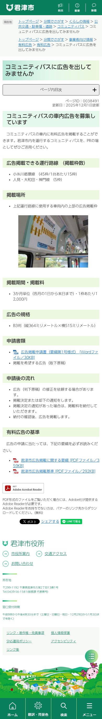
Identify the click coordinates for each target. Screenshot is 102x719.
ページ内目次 (51, 90)
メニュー (89, 708)
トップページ (28, 21)
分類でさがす (54, 21)
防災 (61, 7)
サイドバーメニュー (91, 656)
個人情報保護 (60, 632)
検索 (64, 708)
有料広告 (25, 45)
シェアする (50, 521)
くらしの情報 (79, 21)
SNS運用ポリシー (19, 641)
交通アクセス (56, 554)
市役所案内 (20, 554)
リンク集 (13, 649)
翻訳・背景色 (38, 708)
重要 (77, 7)
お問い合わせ (22, 563)
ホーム (12, 708)
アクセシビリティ (63, 641)
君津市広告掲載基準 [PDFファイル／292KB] (58, 471)
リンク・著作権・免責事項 (25, 632)
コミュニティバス (70, 26)
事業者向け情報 (81, 39)
